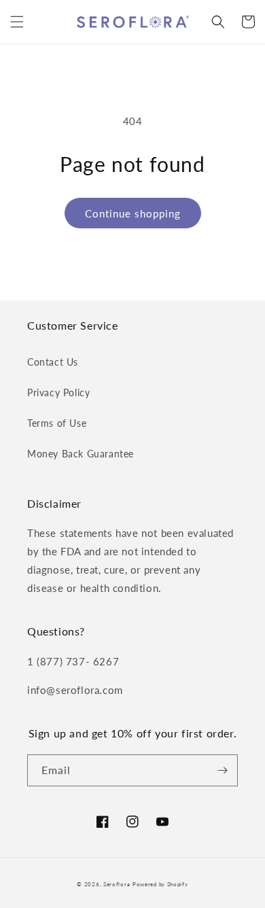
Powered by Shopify (160, 884)
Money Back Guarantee (80, 453)
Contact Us (52, 362)
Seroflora (116, 884)
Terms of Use (56, 423)
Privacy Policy (58, 392)
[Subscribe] (222, 770)
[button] (17, 22)
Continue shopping (133, 213)
